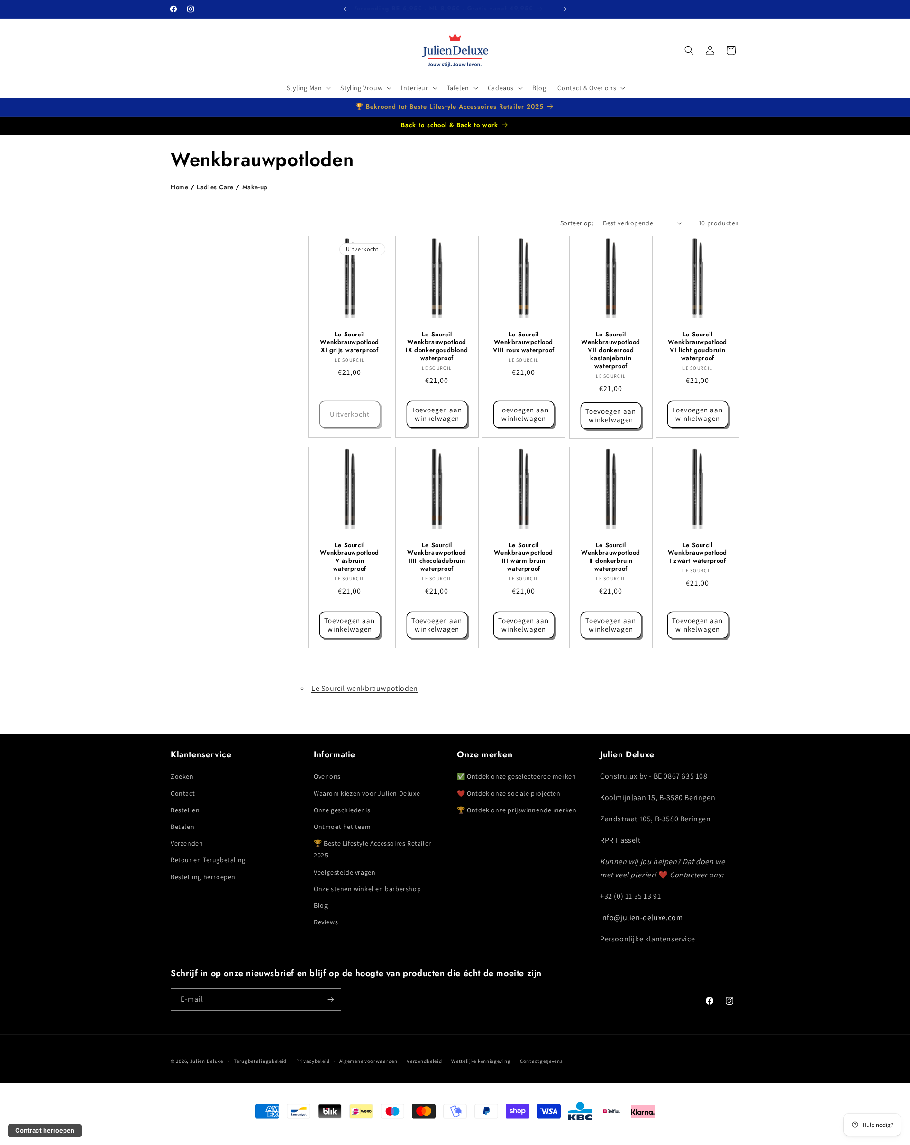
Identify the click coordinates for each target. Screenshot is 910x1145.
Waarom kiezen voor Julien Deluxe (367, 793)
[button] (308, 88)
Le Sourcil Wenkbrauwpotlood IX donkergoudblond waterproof (437, 346)
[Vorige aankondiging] (344, 9)
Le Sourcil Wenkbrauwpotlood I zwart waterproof (698, 553)
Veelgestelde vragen (344, 872)
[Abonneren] (330, 999)
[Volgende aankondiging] (565, 9)
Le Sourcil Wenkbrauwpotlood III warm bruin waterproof (524, 557)
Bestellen (185, 810)
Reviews (326, 922)
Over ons (327, 776)
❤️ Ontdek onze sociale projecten (509, 793)
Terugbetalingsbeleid (260, 1061)
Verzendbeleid (424, 1061)
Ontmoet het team (342, 826)
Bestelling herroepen (203, 877)
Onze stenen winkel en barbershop (367, 888)
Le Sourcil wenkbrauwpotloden (364, 688)
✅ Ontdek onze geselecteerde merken (516, 776)
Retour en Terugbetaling (208, 860)
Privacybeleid (313, 1061)
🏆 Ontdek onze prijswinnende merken (516, 810)
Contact (183, 793)
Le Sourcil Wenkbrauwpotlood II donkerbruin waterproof (610, 557)
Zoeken (182, 776)
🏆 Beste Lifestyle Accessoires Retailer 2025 (372, 849)
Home (179, 187)
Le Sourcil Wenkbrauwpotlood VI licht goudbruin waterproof (698, 346)
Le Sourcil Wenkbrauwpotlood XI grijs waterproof (349, 342)
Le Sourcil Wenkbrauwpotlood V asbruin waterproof (349, 557)
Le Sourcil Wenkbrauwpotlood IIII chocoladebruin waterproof (436, 557)
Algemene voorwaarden (368, 1061)
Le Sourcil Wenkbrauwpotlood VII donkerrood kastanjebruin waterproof (610, 350)
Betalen (182, 826)
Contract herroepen (44, 1130)
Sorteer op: (576, 223)
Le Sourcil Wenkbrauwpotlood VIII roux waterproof (524, 342)
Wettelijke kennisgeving (480, 1061)
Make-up (255, 187)
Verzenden (187, 843)
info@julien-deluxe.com (641, 917)
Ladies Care (215, 187)
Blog (321, 905)
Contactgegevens (541, 1061)
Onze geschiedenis (342, 810)
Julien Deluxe (206, 1061)
